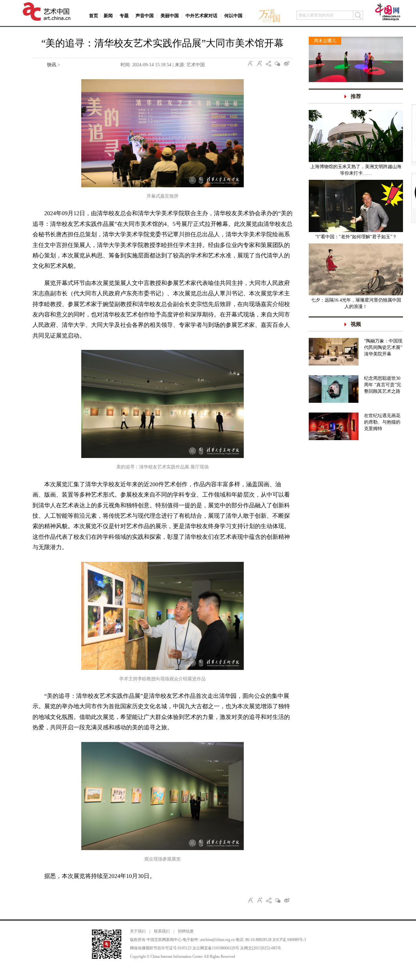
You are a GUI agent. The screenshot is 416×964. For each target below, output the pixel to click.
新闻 (108, 15)
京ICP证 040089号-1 (289, 939)
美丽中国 (170, 15)
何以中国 (233, 15)
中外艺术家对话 (201, 15)
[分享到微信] (277, 64)
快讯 (51, 64)
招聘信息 (186, 931)
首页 (93, 15)
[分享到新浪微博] (287, 64)
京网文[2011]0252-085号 (260, 948)
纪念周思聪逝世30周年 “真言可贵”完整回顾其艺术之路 (382, 385)
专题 (124, 15)
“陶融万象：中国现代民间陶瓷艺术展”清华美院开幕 (383, 347)
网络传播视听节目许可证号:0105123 (160, 948)
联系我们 (162, 931)
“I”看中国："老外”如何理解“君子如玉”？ (356, 236)
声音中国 (145, 15)
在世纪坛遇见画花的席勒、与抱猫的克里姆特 (382, 422)
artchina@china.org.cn (217, 939)
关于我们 (138, 931)
